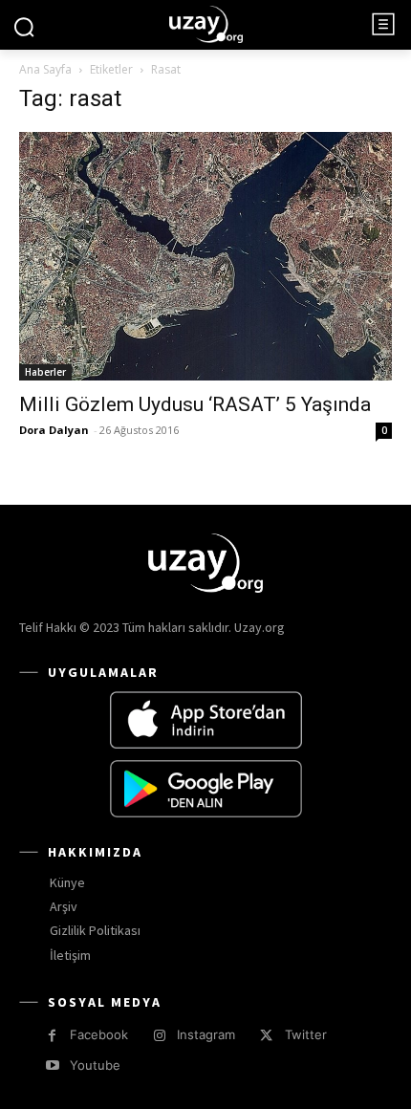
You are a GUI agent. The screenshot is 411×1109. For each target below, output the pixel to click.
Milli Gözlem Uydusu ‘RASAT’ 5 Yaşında (195, 404)
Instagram (206, 1034)
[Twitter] (266, 1036)
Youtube (95, 1065)
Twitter (306, 1034)
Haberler (45, 372)
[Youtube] (52, 1065)
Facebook (99, 1034)
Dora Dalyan (54, 430)
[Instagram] (159, 1036)
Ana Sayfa (45, 69)
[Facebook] (52, 1036)
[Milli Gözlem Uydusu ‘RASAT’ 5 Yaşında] (205, 256)
